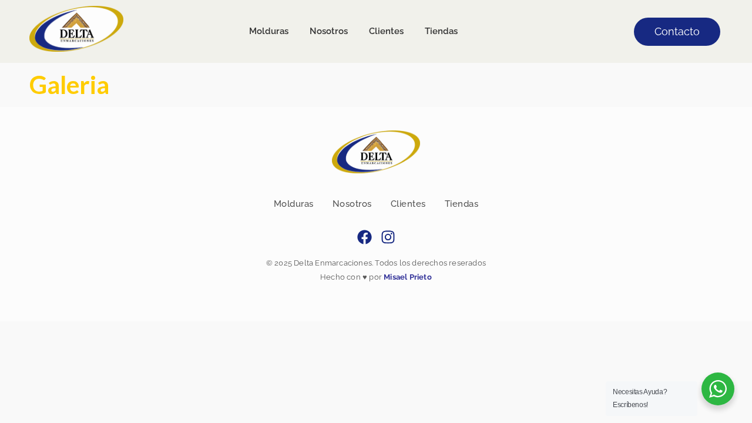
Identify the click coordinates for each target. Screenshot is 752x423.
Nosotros (352, 204)
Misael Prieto (407, 277)
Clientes (408, 204)
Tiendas (462, 204)
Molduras (294, 204)
